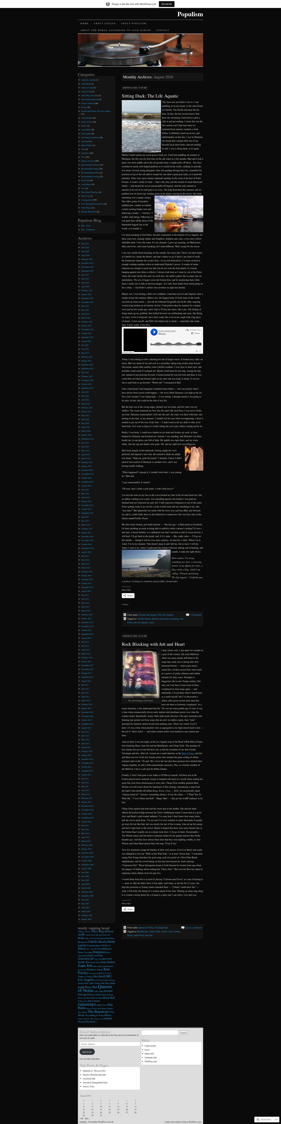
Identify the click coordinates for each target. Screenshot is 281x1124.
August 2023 (86, 341)
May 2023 (85, 353)
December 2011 (87, 759)
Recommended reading (90, 168)
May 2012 (85, 739)
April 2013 (85, 696)
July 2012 (85, 731)
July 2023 (85, 345)
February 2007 (87, 915)
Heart (129, 935)
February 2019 (87, 462)
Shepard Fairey (92, 1008)
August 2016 (86, 552)
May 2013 (85, 692)
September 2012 (87, 724)
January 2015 (86, 618)
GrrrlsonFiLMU (86, 958)
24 (101, 1112)
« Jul (81, 1118)
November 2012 (87, 716)
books (96, 938)
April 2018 (85, 497)
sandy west (101, 1004)
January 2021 (86, 411)
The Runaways (98, 1011)
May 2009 (85, 880)
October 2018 (86, 477)
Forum (176, 931)
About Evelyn (105, 23)
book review (89, 938)
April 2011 (85, 790)
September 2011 (87, 770)
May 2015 (85, 602)
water (151, 622)
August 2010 (86, 821)
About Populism (134, 23)
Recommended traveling (90, 172)
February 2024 (87, 321)
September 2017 (87, 513)
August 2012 (86, 727)
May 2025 (85, 282)
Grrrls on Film (86, 121)
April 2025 (85, 286)
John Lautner (86, 133)
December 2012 (87, 712)
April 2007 (85, 907)
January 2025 (86, 294)
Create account (150, 1045)
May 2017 (85, 520)
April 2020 (85, 427)
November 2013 (87, 669)
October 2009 (86, 860)
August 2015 (86, 591)
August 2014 (86, 638)
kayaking (174, 618)
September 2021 (87, 388)
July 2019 (85, 442)
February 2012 (87, 751)
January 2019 (86, 466)
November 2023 (87, 329)
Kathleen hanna (95, 969)
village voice (98, 1019)
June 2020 (85, 419)
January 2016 (86, 575)
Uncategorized (161, 927)
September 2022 (87, 368)
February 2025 (87, 290)
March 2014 (86, 653)
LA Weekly (88, 976)
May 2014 (85, 645)
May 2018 (85, 493)
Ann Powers (90, 934)
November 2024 (87, 302)
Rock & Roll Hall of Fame (101, 994)
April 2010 (85, 837)
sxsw (83, 188)
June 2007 (85, 899)
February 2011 (87, 798)
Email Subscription (95, 1031)
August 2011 (86, 774)
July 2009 (85, 872)
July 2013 (85, 684)
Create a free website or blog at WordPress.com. (183, 1121)
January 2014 (86, 661)
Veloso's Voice (88, 1086)
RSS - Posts (86, 225)
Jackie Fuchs (95, 962)
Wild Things (86, 207)
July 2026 (85, 243)
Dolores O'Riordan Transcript (94, 1074)
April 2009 (85, 884)
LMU (108, 976)
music (81, 983)
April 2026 (85, 255)
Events (83, 107)
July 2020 (85, 415)
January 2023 (86, 360)
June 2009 (85, 876)
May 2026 (85, 251)
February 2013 (87, 704)
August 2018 (86, 485)
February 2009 (87, 891)
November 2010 (87, 809)
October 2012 (86, 720)
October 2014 (86, 630)
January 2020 (86, 435)
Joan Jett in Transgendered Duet (95, 1082)
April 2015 (85, 606)
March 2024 (86, 317)
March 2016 (86, 567)
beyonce (99, 934)
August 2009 (86, 868)
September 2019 (87, 438)
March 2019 (86, 458)
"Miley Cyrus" (84, 931)
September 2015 (87, 587)
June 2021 (85, 392)
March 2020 (86, 431)
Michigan (112, 980)
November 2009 (87, 856)
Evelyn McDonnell (103, 948)
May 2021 (85, 395)
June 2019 (85, 446)
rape (101, 991)
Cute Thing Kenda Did (90, 99)
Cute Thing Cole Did (89, 95)
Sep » (87, 1118)
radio (96, 991)
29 (84, 1115)
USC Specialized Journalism (92, 203)
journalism (108, 966)
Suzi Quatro (102, 1008)
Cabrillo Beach (144, 618)
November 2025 (87, 267)
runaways (87, 1004)
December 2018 (87, 470)
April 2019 (85, 454)
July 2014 (85, 642)
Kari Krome (82, 970)
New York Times (92, 983)
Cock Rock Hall (89, 1078)
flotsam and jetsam (160, 618)
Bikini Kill (106, 935)
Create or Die (86, 91)
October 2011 (86, 766)
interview (107, 958)
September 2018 (87, 481)
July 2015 (85, 595)
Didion (82, 948)
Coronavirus (93, 945)
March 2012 (86, 747)
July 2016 (85, 556)
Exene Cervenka (85, 952)
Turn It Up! (85, 196)
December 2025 (87, 263)
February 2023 (87, 356)
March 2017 (86, 524)
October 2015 (86, 583)
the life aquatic (141, 622)
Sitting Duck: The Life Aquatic (150, 96)
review (108, 990)
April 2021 (85, 399)
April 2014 (85, 649)
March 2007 (86, 911)
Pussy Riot (91, 987)
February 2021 (87, 407)
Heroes (84, 125)
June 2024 (85, 306)
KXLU (101, 973)
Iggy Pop (98, 959)
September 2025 (87, 270)
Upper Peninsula (83, 1019)
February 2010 (87, 845)
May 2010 (85, 833)
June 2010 (85, 829)
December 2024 (87, 298)
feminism (99, 952)
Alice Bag (97, 931)
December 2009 (87, 852)
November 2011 (87, 763)
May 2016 (85, 560)
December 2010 (87, 806)
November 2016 (87, 540)
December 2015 (87, 579)
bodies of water (87, 87)
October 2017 (86, 509)
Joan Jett (149, 935)
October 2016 (86, 544)
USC (92, 1018)
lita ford (98, 976)
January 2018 (86, 501)
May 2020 (85, 423)
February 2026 (87, 259)
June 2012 (85, 735)
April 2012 (85, 743)
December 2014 (87, 622)
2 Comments (196, 614)
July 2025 (85, 274)
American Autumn (88, 79)
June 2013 (85, 688)
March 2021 (86, 403)
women (107, 1018)
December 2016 (87, 536)
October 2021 (86, 384)
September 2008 (87, 895)
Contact (162, 30)
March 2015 (86, 610)
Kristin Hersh (93, 973)
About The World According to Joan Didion (115, 30)
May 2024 (85, 310)
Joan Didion (86, 129)
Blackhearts (142, 931)
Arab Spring (86, 83)
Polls (83, 149)
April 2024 (85, 313)
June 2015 (85, 599)
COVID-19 (105, 945)
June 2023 (85, 349)
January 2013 (86, 708)
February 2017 (87, 528)
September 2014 (87, 634)
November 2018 (87, 474)
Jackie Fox (84, 962)
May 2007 (85, 903)
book (81, 938)
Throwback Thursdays (90, 192)
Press (83, 157)
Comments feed (151, 1057)
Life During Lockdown (90, 137)
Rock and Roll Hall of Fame (90, 997)
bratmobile (104, 938)
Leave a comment (193, 927)
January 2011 (86, 802)
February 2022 (87, 376)
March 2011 (86, 794)
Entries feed (149, 1053)
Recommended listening (90, 164)
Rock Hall (85, 180)
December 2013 (87, 665)
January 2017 (86, 532)
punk (81, 987)
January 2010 (86, 849)
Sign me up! (87, 1051)
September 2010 (87, 817)
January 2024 (86, 325)
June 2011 (85, 782)
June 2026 (85, 247)
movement (85, 141)
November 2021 (87, 380)
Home (84, 23)
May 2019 (85, 450)
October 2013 (86, 673)
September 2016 (87, 548)
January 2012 (86, 755)
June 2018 (85, 489)
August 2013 (86, 681)
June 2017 (85, 517)
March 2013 (86, 700)
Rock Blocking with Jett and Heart (153, 644)
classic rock (166, 931)
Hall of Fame (188, 753)
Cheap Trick (154, 931)
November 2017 (87, 505)
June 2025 (85, 278)
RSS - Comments (88, 229)
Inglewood (138, 935)
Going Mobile (86, 118)
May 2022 (85, 372)
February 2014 (87, 657)
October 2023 (86, 333)
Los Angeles (86, 979)
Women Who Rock (88, 211)
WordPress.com (151, 1061)
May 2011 (85, 786)
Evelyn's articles (87, 103)
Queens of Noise (146, 927)
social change (86, 184)
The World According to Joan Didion (96, 1013)
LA (106, 973)
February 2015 (87, 614)
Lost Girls (98, 980)
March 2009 (86, 888)
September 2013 (87, 677)
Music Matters (86, 145)
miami (105, 980)
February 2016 (87, 571)
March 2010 (86, 841)
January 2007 (86, 919)
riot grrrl (84, 994)
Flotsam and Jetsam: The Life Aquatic (156, 614)
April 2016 (85, 563)
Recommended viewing (90, 176)
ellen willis (90, 949)
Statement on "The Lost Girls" (94, 1070)
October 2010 (86, 813)
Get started (166, 4)
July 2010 (85, 825)
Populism (190, 14)
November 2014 (87, 626)
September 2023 (87, 337)
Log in (147, 1049)
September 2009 (87, 864)
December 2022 (87, 364)
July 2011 (85, 778)
